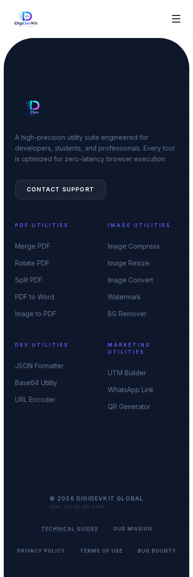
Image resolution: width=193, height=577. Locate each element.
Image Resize (128, 263)
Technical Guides (69, 528)
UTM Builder (127, 373)
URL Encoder (35, 399)
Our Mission (132, 528)
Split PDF (29, 280)
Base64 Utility (36, 383)
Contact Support (60, 189)
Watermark (124, 297)
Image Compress (134, 246)
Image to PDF (35, 314)
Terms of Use (101, 551)
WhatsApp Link (131, 390)
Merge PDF (32, 246)
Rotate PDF (32, 263)
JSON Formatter (39, 366)
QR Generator (129, 406)
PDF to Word (34, 297)
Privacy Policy (41, 551)
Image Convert (130, 280)
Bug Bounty (157, 551)
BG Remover (127, 314)
